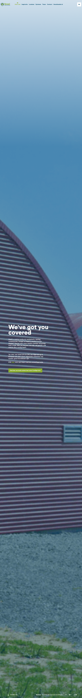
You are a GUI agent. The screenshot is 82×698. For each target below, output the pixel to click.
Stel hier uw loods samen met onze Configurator (25, 370)
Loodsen (31, 4)
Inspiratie (25, 4)
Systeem (38, 4)
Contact (49, 4)
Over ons (17, 4)
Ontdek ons (13, 694)
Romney (38, 694)
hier (13, 362)
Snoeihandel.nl (58, 4)
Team (44, 4)
